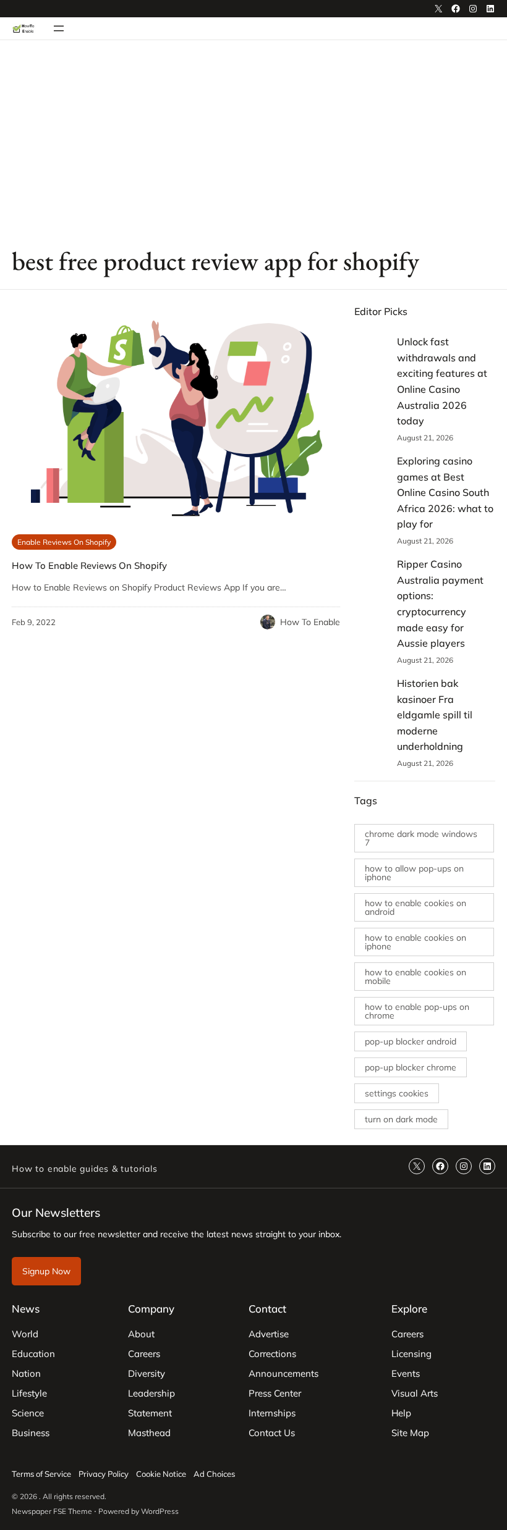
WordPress (160, 1511)
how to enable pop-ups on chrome (417, 1011)
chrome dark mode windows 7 (421, 838)
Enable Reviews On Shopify (64, 542)
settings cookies (396, 1093)
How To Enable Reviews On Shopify (89, 565)
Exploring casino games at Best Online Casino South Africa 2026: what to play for (445, 492)
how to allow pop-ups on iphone (414, 873)
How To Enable (310, 622)
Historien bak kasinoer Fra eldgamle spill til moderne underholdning (434, 714)
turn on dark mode (401, 1119)
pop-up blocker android (410, 1041)
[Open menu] (58, 28)
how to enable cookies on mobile (415, 976)
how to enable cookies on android (415, 907)
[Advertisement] (253, 141)
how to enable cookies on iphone (415, 942)
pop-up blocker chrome (410, 1067)
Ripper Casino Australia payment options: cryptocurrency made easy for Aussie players (440, 603)
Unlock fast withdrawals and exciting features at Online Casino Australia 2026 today (442, 381)
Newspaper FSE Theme (52, 1511)
